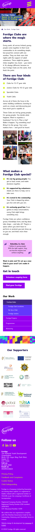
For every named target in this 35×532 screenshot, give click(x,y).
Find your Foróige (14, 285)
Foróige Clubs (11, 302)
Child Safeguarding (9, 484)
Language (28, 523)
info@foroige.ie (7, 469)
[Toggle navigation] (29, 4)
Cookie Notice (7, 481)
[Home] (2, 29)
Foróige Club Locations (16, 306)
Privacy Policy (7, 474)
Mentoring (9, 329)
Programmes (10, 323)
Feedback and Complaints (12, 477)
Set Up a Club (12, 310)
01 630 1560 (6, 465)
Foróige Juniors (13, 314)
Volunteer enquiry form (16, 277)
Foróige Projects (11, 318)
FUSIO (3, 525)
